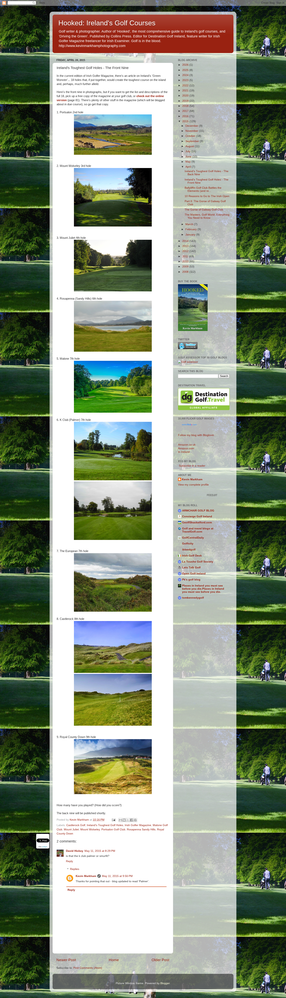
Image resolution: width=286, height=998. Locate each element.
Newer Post (66, 960)
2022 (185, 85)
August (190, 146)
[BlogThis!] (124, 820)
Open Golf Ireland (194, 573)
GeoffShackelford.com (197, 522)
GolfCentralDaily (193, 537)
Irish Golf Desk (192, 555)
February (191, 229)
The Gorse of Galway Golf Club (204, 209)
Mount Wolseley (90, 829)
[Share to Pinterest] (135, 820)
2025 (185, 70)
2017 (185, 111)
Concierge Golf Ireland (197, 516)
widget (44, 847)
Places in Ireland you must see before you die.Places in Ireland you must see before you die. (203, 588)
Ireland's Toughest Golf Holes (105, 825)
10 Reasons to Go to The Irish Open (207, 196)
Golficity (187, 543)
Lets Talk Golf (191, 567)
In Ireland (184, 451)
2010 (185, 261)
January (190, 234)
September (192, 141)
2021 (185, 90)
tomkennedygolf (193, 597)
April (188, 166)
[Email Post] (113, 819)
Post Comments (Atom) (87, 967)
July (188, 151)
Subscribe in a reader (191, 465)
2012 (185, 251)
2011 (185, 256)
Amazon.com (186, 448)
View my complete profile (193, 484)
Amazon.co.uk (187, 444)
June (188, 156)
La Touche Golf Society (197, 561)
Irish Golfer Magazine (138, 825)
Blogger (165, 983)
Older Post (160, 960)
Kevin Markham (86, 876)
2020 (185, 95)
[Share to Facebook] (131, 820)
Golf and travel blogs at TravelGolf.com (197, 530)
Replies (74, 869)
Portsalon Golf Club (113, 829)
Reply (69, 861)
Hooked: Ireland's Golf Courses (106, 23)
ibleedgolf (189, 549)
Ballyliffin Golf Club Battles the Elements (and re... (203, 189)
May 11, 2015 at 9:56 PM (117, 876)
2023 (185, 80)
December (192, 125)
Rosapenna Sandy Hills (141, 829)
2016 (185, 116)
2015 (185, 121)
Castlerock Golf (75, 825)
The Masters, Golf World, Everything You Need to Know (207, 216)
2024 (185, 75)
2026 (185, 64)
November (192, 130)
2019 (185, 100)
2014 (185, 241)
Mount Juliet (71, 829)
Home (114, 960)
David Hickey (74, 850)
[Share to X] (128, 820)
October (190, 135)
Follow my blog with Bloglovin (196, 435)
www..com (189, 424)
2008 (185, 271)
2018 (185, 105)
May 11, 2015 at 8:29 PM (99, 850)
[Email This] (120, 820)
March (189, 224)
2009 (185, 266)
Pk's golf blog (191, 579)
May (188, 161)
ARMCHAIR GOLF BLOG (198, 510)
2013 (185, 246)
